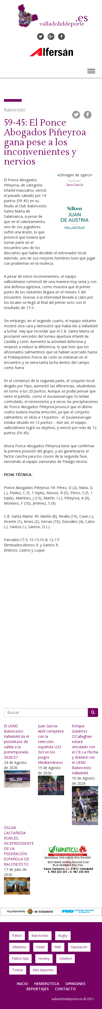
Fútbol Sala (20, 958)
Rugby (62, 935)
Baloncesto (40, 935)
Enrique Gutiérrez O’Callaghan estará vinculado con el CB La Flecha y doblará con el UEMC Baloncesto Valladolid (85, 749)
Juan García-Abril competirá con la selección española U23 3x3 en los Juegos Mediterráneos (51, 744)
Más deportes (43, 970)
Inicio (22, 983)
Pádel (40, 947)
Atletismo (19, 947)
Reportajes (37, 988)
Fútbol (17, 935)
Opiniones (75, 983)
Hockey (43, 958)
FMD (58, 947)
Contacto (65, 988)
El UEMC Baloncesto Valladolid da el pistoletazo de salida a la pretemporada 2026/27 (16, 741)
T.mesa (17, 970)
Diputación (79, 947)
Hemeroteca (46, 983)
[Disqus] (51, 628)
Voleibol (65, 958)
